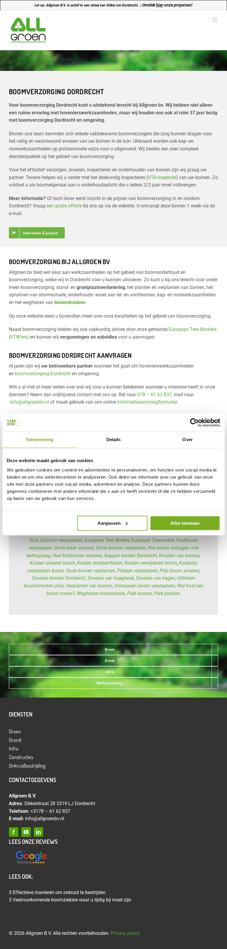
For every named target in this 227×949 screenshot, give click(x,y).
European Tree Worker (107, 540)
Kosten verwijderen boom (150, 563)
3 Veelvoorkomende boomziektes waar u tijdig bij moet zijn (70, 900)
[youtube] (26, 832)
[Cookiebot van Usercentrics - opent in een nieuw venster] (194, 422)
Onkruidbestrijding (27, 765)
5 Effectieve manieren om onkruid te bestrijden (57, 892)
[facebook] (13, 832)
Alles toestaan (185, 523)
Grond (15, 740)
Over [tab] (187, 439)
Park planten (167, 593)
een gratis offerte (64, 206)
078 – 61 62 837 (154, 394)
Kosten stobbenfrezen (99, 563)
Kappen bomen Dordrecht (130, 555)
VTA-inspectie (162, 177)
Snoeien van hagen (155, 578)
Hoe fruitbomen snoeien (77, 555)
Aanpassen (109, 523)
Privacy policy (125, 933)
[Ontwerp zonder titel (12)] (31, 851)
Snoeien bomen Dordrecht (58, 578)
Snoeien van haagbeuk (110, 578)
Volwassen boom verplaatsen (144, 586)
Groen (15, 731)
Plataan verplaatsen (137, 570)
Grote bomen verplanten (121, 548)
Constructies (21, 757)
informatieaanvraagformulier (147, 402)
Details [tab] (113, 439)
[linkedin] (38, 832)
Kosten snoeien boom (52, 563)
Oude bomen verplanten (90, 570)
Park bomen (139, 593)
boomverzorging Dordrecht (43, 373)
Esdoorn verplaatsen (61, 540)
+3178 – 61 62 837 (50, 811)
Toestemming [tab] (39, 439)
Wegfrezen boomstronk (101, 593)
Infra (13, 748)
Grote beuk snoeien (74, 548)
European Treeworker (152, 540)
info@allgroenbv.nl (29, 402)
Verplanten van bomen (89, 586)
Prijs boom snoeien (180, 570)
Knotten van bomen (179, 555)
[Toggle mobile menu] (215, 19)
